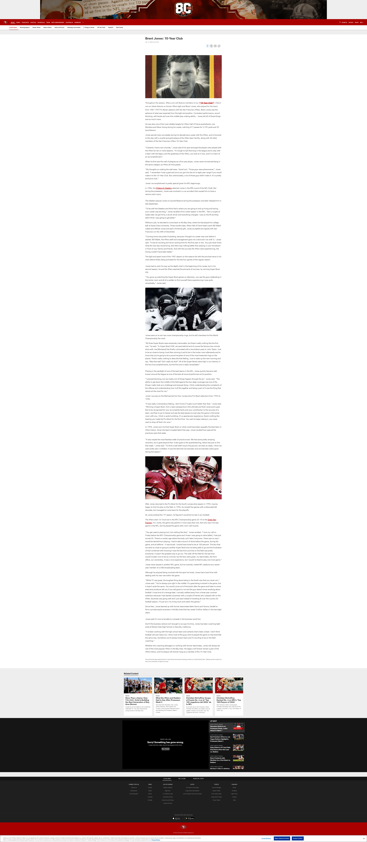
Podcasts (150, 797)
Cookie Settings (266, 838)
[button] (166, 749)
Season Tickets (216, 790)
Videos (150, 790)
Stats (234, 800)
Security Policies (168, 803)
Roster (234, 787)
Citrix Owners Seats (216, 793)
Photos (150, 793)
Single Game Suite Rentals (192, 790)
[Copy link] (219, 46)
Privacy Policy (156, 840)
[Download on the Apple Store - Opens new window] (176, 818)
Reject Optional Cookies (282, 838)
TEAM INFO (234, 784)
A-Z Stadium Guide (168, 793)
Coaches (234, 797)
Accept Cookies (297, 838)
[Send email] (215, 47)
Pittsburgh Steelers (164, 188)
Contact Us (134, 787)
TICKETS (216, 784)
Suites (192, 784)
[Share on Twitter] (211, 47)
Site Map (150, 800)
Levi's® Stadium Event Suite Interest (192, 793)
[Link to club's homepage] (5, 22)
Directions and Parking (168, 800)
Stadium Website (167, 787)
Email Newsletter (134, 793)
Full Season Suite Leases (192, 787)
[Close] (364, 838)
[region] (183, 838)
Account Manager (216, 787)
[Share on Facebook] (207, 47)
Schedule (234, 790)
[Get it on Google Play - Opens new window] (190, 819)
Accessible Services (168, 797)
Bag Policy (168, 790)
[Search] (340, 22)
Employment (134, 790)
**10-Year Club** (206, 103)
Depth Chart (234, 793)
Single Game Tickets (216, 797)
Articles (150, 787)
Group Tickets (216, 800)
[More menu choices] (83, 22)
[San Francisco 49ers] (183, 827)
